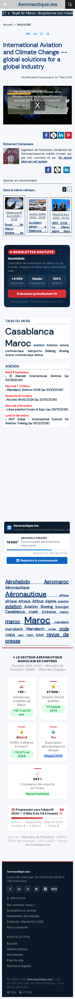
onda (52, 629)
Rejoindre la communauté (39, 560)
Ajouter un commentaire (20, 181)
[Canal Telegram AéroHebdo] (45, 889)
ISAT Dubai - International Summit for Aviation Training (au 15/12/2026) (37, 421)
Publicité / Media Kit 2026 (25, 922)
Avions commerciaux (19, 355)
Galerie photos (17, 949)
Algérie (50, 601)
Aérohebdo (17, 582)
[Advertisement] (33, 474)
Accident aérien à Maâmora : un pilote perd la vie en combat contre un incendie (37, 226)
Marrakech (36, 629)
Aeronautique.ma (37, 4)
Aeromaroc (56, 582)
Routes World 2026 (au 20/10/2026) (32, 400)
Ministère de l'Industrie (38, 837)
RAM (39, 635)
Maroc (18, 343)
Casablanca (29, 331)
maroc (64, 612)
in (19, 889)
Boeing (64, 351)
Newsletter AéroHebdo (23, 916)
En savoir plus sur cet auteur (46, 160)
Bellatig (50, 351)
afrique (64, 595)
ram (20, 635)
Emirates (49, 612)
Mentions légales (19, 966)
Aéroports (35, 351)
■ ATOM (25, 992)
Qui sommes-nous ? (21, 905)
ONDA (10, 635)
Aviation (52, 345)
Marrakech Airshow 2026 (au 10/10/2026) (35, 390)
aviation (39, 345)
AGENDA (12, 366)
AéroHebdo (15, 955)
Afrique (24, 601)
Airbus (38, 355)
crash (33, 611)
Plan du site (15, 960)
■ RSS (11, 992)
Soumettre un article (21, 910)
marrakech (62, 622)
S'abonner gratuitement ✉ (37, 294)
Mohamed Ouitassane (40, 77)
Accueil (7, 24)
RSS (54, 889)
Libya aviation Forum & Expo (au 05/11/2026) (37, 409)
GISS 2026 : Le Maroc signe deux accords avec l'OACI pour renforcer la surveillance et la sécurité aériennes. (61, 226)
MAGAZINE (24, 24)
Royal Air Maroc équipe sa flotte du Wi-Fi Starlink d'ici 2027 (14, 228)
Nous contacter (17, 927)
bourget (62, 607)
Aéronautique (17, 587)
